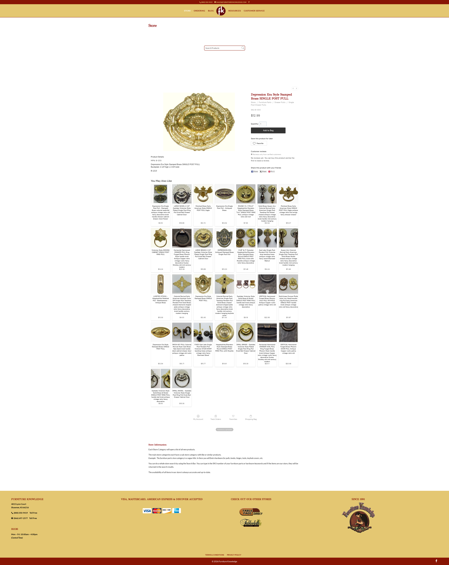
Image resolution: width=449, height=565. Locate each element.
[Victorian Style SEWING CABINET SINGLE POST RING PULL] (160, 237)
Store (253, 102)
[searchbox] (224, 48)
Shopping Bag (251, 419)
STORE (187, 11)
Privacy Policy (234, 555)
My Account (198, 419)
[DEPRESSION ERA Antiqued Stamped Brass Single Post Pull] (224, 237)
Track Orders (215, 419)
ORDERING (199, 11)
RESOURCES (234, 11)
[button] (259, 143)
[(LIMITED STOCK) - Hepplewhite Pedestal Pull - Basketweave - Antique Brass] (160, 284)
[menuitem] (293, 88)
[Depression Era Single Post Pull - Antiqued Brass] (224, 193)
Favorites (233, 419)
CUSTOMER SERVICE (254, 11)
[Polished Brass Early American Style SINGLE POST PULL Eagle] (203, 193)
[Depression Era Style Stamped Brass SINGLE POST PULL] (203, 284)
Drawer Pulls (280, 102)
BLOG (211, 11)
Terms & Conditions (214, 555)
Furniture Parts (265, 102)
